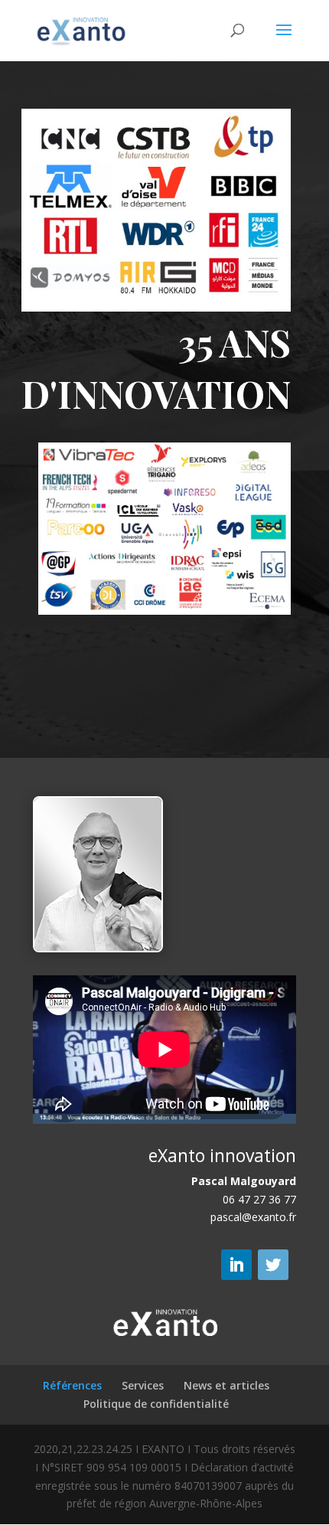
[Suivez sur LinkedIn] (236, 1264)
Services (143, 1385)
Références (72, 1385)
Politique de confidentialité (156, 1403)
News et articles (226, 1385)
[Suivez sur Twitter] (273, 1264)
